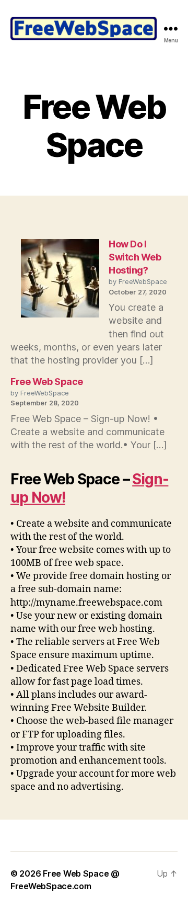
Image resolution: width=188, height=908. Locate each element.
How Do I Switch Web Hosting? (135, 257)
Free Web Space (46, 381)
